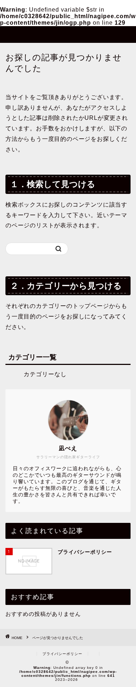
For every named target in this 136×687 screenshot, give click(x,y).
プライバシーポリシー (62, 654)
